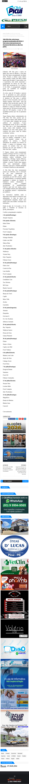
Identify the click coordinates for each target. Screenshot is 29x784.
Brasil (2, 753)
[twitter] (20, 1)
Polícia (2, 758)
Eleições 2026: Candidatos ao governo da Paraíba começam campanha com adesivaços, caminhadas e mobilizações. (14, 444)
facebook (25, 481)
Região (12, 758)
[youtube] (22, 1)
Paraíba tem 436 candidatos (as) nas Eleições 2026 (13, 430)
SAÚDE (17, 758)
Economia (13, 753)
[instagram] (24, 1)
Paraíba (8, 33)
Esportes (3, 756)
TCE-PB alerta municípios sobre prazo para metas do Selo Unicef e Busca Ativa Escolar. (14, 458)
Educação (20, 753)
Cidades (8, 753)
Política (7, 758)
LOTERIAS (14, 756)
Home (4, 33)
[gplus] (26, 1)
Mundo (19, 756)
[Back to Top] (14, 776)
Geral (8, 756)
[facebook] (18, 1)
